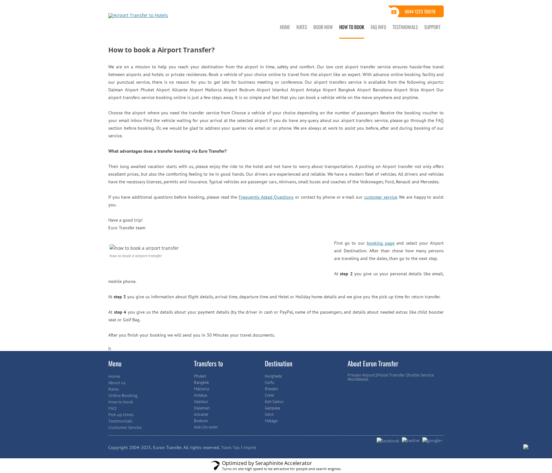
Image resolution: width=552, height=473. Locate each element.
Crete (269, 395)
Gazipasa (272, 408)
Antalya (200, 395)
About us (117, 382)
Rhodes (271, 389)
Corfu (269, 382)
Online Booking (122, 395)
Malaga (271, 420)
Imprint (249, 447)
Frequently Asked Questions (266, 197)
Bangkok (201, 382)
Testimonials (405, 26)
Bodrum (201, 420)
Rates (301, 26)
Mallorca (201, 389)
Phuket (200, 376)
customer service (380, 197)
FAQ (112, 408)
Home (285, 26)
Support (432, 26)
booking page (381, 243)
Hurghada (273, 376)
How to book (351, 26)
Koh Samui (274, 401)
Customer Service (125, 427)
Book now (323, 26)
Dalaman (202, 408)
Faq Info (378, 26)
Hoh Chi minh (206, 427)
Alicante (201, 414)
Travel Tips (230, 447)
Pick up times (121, 414)
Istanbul (201, 401)
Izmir (269, 414)
